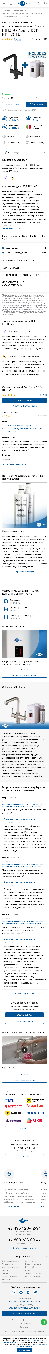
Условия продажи (33, 1273)
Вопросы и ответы (33, 1264)
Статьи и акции (32, 1261)
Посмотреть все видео (24, 1080)
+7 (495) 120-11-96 (24, 1147)
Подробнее (24, 1129)
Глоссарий (29, 1267)
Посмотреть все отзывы (24, 406)
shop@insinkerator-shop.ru (24, 1301)
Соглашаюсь (24, 1350)
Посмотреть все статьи (24, 675)
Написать (24, 1157)
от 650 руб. (14, 120)
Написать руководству (24, 1313)
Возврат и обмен (9, 1276)
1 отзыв (17, 39)
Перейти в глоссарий (24, 572)
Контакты (6, 1279)
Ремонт (5, 1273)
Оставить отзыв (24, 400)
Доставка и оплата (10, 1261)
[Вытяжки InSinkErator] (24, 3)
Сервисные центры (10, 1267)
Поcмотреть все (24, 1021)
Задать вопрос (24, 1015)
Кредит (5, 1270)
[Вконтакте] (13, 1292)
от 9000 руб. (14, 128)
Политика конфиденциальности (24, 1320)
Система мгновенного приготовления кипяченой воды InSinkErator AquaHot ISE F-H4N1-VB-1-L (23, 805)
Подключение (8, 1264)
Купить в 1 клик (13, 105)
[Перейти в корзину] (45, 3)
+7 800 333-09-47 (24, 1240)
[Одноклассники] (28, 1292)
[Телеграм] (35, 1292)
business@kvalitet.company (24, 1307)
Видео (28, 1270)
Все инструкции (15, 153)
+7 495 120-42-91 (24, 1228)
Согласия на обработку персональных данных (31, 1345)
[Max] (20, 1292)
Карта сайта (24, 1327)
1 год (35, 120)
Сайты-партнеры (32, 1276)
